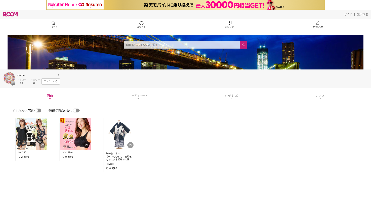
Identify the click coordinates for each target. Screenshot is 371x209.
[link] (31, 134)
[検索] (243, 45)
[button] (9, 78)
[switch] (37, 110)
